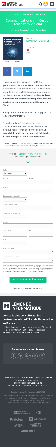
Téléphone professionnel (11, 213)
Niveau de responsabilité (11, 196)
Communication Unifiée (37, 41)
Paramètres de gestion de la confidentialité (28, 386)
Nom (31, 179)
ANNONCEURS (27, 377)
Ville (30, 231)
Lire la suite (40, 271)
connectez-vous (24, 143)
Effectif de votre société (11, 257)
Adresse (5, 222)
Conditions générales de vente (28, 383)
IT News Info (46, 327)
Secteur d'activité (9, 248)
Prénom (5, 179)
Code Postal (7, 231)
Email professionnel (10, 205)
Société (5, 187)
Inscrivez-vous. (45, 146)
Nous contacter (11, 377)
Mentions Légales (44, 377)
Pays (4, 240)
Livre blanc (15, 15)
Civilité (5, 170)
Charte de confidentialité (28, 380)
